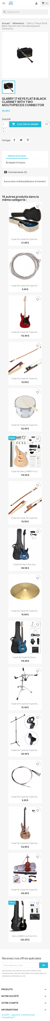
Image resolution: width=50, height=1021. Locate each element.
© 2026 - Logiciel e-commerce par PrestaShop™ (18, 1016)
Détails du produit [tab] (17, 155)
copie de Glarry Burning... (25, 564)
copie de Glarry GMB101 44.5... (25, 471)
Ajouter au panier (25, 124)
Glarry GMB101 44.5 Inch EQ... (25, 936)
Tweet (21, 140)
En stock (10, 162)
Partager (14, 140)
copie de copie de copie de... (25, 239)
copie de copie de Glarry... (25, 657)
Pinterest (28, 140)
